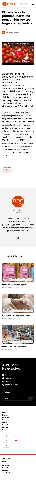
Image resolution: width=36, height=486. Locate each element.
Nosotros (5, 427)
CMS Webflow (7, 459)
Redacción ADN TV (18, 210)
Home (4, 412)
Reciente (5, 415)
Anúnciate (5, 465)
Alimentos (5, 417)
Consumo (7, 168)
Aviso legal (6, 472)
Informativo (6, 425)
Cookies (5, 470)
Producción (8, 170)
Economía (7, 172)
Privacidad (5, 468)
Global (4, 422)
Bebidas (5, 420)
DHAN (4, 461)
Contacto (5, 429)
